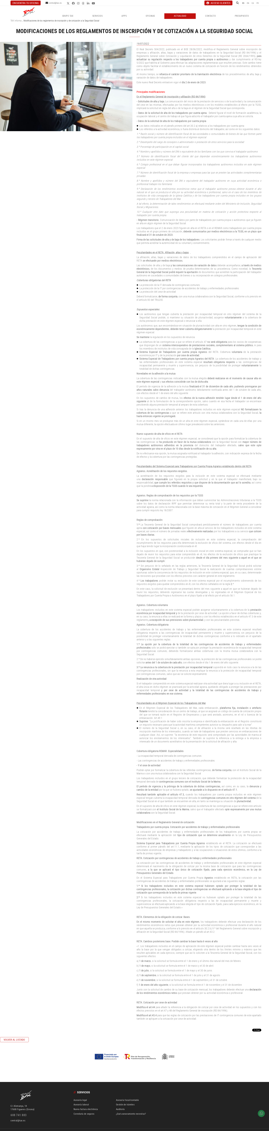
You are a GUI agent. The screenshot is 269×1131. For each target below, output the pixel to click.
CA (253, 3)
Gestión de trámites (125, 1104)
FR (258, 3)
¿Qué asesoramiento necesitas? (131, 1113)
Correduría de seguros (84, 1113)
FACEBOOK (73, 3)
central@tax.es (55, 2)
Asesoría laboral (81, 1104)
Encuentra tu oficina (26, 3)
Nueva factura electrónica (86, 1109)
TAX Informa (16, 20)
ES (243, 3)
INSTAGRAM (78, 3)
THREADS (83, 3)
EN (248, 3)
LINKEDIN (88, 3)
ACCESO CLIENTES (220, 3)
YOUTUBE (94, 3)
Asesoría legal (80, 1100)
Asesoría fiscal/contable (127, 1100)
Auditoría (120, 1109)
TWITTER (68, 3)
